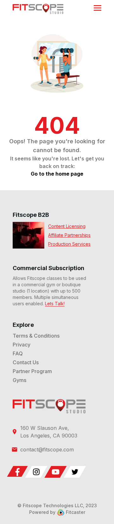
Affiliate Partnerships (69, 235)
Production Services (69, 244)
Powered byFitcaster (57, 512)
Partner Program (32, 371)
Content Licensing (67, 226)
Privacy (21, 344)
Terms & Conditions (36, 336)
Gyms (19, 380)
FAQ (18, 353)
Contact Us (26, 362)
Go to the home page (57, 174)
